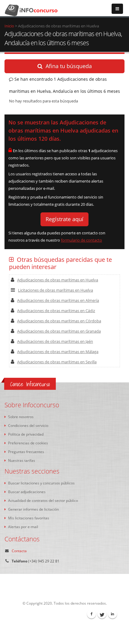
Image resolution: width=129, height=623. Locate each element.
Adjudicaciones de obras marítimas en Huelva (57, 280)
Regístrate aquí (64, 219)
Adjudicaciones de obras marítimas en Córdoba (59, 321)
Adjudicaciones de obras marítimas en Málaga (57, 351)
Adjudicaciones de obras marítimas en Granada (59, 331)
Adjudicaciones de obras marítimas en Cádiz (56, 310)
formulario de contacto (81, 240)
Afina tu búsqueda (69, 66)
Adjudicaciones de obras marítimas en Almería (58, 300)
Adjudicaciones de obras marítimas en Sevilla (57, 362)
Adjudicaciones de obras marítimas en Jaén (55, 341)
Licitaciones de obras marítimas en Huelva (55, 290)
